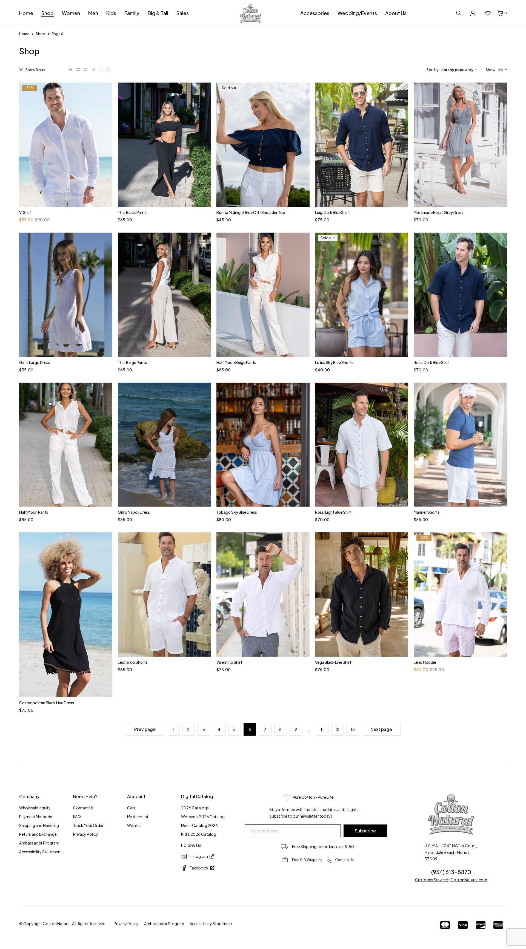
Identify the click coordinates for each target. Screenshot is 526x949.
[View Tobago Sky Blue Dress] (263, 445)
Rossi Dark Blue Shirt (432, 362)
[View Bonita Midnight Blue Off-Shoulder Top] (263, 145)
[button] (33, 69)
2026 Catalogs (195, 807)
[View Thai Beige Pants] (164, 295)
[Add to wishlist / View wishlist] (488, 13)
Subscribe (365, 831)
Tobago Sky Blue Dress (236, 512)
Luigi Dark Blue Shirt (332, 212)
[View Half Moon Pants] (65, 445)
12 (337, 729)
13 (353, 729)
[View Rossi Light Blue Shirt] (361, 445)
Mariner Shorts (426, 512)
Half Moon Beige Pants (236, 362)
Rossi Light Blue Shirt (333, 512)
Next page (381, 729)
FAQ (77, 816)
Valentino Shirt (229, 662)
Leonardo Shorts (133, 662)
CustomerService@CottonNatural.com (451, 879)
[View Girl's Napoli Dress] (164, 445)
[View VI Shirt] (65, 145)
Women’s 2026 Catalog (203, 816)
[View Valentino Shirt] (263, 594)
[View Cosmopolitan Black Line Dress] (65, 614)
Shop (40, 34)
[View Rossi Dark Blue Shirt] (460, 295)
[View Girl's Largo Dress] (65, 295)
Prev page (145, 729)
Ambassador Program (39, 842)
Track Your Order (88, 825)
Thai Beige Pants (132, 362)
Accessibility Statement (40, 851)
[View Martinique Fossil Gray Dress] (460, 145)
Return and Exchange (38, 834)
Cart (131, 807)
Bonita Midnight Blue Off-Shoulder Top (250, 212)
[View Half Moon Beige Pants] (263, 295)
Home (24, 34)
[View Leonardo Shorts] (164, 594)
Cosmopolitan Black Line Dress (46, 702)
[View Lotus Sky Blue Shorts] (361, 295)
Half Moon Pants (33, 512)
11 (322, 729)
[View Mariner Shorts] (460, 445)
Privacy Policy (85, 834)
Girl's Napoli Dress (134, 512)
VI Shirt (25, 212)
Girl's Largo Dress (34, 362)
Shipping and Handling (39, 825)
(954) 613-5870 (451, 871)
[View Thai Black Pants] (164, 145)
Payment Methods (35, 816)
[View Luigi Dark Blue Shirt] (361, 145)
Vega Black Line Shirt (333, 662)
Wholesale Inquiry (35, 807)
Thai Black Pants (132, 212)
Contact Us (83, 807)
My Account (137, 816)
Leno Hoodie (425, 662)
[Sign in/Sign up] (472, 13)
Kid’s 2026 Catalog (198, 834)
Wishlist (134, 825)
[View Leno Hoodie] (460, 594)
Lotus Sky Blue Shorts (334, 362)
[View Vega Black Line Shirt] (361, 594)
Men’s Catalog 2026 (199, 825)
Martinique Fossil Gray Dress (439, 212)
